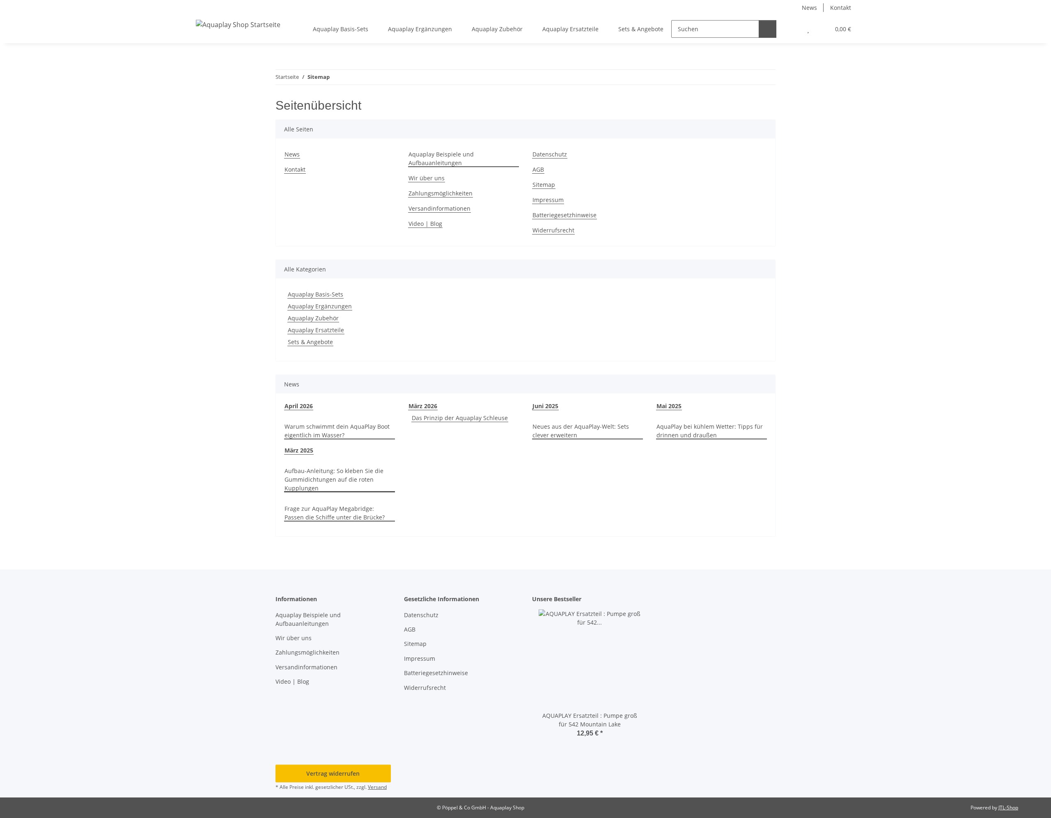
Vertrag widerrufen (333, 773)
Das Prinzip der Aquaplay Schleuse (460, 418)
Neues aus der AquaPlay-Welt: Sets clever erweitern (580, 431)
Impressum (548, 200)
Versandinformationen (439, 208)
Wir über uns (426, 178)
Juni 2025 (545, 406)
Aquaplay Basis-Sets (315, 294)
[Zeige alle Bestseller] (645, 599)
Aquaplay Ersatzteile (316, 330)
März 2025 (299, 450)
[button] (792, 29)
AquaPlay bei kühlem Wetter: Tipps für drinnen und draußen (709, 431)
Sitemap (543, 184)
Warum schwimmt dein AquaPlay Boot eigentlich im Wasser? (337, 431)
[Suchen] (767, 29)
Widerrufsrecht (553, 230)
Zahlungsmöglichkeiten (440, 193)
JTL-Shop (1008, 807)
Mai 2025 (669, 406)
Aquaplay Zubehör (313, 318)
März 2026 (422, 406)
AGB (538, 169)
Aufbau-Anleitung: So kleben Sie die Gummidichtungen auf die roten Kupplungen (334, 479)
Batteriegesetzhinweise (564, 215)
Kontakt (840, 7)
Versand (377, 787)
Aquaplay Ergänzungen (320, 306)
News (809, 7)
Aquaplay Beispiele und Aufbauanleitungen (441, 158)
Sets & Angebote (310, 342)
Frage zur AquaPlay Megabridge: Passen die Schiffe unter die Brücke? (335, 513)
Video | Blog (425, 223)
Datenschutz (549, 154)
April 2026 (299, 406)
